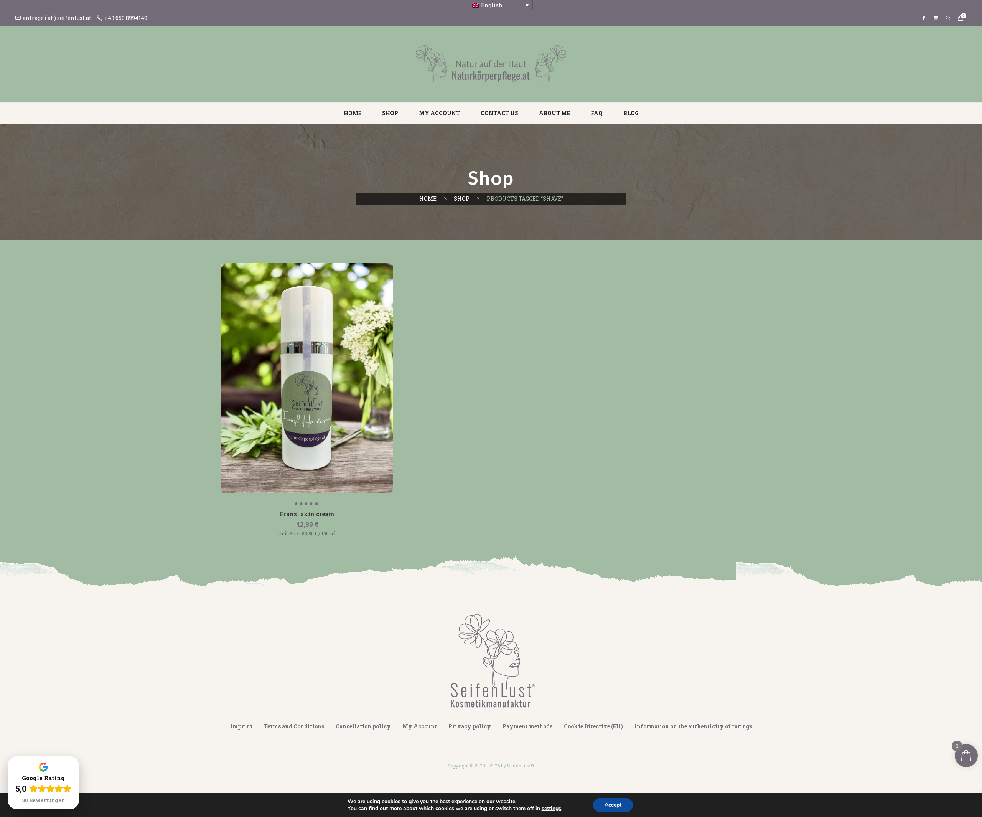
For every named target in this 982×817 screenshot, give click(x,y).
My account (439, 113)
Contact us (499, 113)
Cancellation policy (363, 726)
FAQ (597, 113)
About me (554, 113)
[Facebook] (924, 18)
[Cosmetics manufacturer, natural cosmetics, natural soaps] (491, 63)
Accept (613, 805)
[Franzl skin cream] (307, 378)
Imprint (241, 726)
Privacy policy (469, 726)
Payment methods (527, 726)
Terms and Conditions (294, 726)
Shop (390, 113)
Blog (631, 113)
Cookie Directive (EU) (593, 726)
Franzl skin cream (307, 514)
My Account (419, 726)
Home (352, 113)
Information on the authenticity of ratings (693, 726)
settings (551, 808)
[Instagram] (936, 18)
